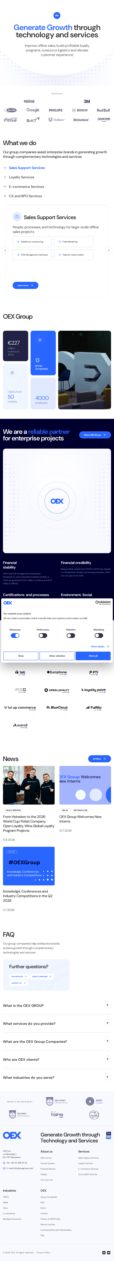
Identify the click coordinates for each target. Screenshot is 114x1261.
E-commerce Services (88, 1169)
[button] (5, 250)
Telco (5, 1208)
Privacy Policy (43, 1252)
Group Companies (49, 1197)
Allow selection (57, 656)
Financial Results (48, 1169)
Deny (21, 656)
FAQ (42, 1235)
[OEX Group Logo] (19, 1135)
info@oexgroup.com (20, 1168)
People (44, 1174)
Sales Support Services (88, 1158)
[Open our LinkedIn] (104, 1252)
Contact (44, 1213)
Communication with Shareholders (56, 1230)
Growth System (48, 1163)
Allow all (93, 656)
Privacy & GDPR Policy (51, 1219)
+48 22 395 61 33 (17, 1162)
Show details (97, 646)
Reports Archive (48, 1224)
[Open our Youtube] (108, 1252)
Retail (5, 1202)
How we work (47, 1180)
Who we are (46, 1158)
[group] (46, 168)
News (43, 1208)
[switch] (43, 635)
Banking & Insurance (12, 1219)
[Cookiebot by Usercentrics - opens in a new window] (98, 603)
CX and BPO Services (87, 1174)
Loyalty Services (85, 1163)
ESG (42, 1202)
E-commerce (9, 1213)
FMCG (6, 1197)
